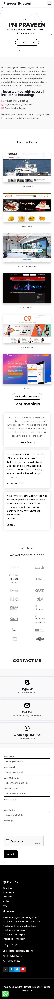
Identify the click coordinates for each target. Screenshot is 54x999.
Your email (9, 767)
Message (8, 820)
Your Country (10, 799)
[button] (49, 3)
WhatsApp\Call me (27, 735)
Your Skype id (11, 788)
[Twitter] (17, 969)
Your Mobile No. (12, 777)
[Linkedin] (11, 969)
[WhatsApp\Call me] (27, 728)
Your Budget (10, 810)
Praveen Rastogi (17, 3)
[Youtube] (23, 969)
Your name (9, 756)
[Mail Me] (27, 705)
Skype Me (27, 689)
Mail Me (27, 712)
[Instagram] (5, 969)
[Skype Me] (27, 682)
